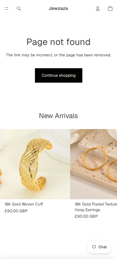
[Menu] (6, 8)
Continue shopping (59, 75)
